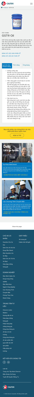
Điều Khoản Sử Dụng (9, 374)
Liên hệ (5, 368)
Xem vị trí (17, 135)
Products (5, 7)
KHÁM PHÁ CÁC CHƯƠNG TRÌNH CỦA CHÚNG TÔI (15, 212)
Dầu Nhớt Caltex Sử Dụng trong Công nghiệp (9, 278)
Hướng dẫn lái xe (8, 315)
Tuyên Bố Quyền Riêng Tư (11, 377)
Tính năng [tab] (16, 65)
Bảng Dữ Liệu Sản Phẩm (10, 53)
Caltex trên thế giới (24, 242)
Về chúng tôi (22, 239)
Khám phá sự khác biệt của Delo (15, 175)
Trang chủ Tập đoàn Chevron (11, 371)
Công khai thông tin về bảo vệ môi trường (8, 331)
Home (1, 7)
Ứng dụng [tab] (26, 65)
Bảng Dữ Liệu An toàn (9, 56)
